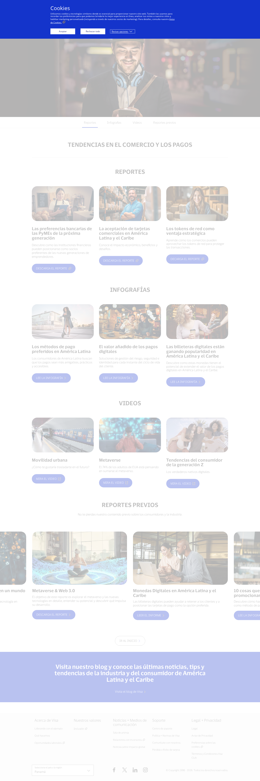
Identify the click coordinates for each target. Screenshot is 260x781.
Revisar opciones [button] (120, 31)
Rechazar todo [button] (93, 31)
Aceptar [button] (63, 31)
